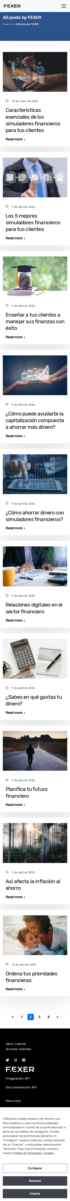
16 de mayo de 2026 (25, 101)
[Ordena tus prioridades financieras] (35, 934)
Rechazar (35, 1181)
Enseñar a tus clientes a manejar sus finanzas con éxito (35, 321)
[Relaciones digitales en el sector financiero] (35, 565)
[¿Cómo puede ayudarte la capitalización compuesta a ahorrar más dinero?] (35, 374)
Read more (14, 139)
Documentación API (21, 1087)
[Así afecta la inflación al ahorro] (35, 841)
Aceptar (35, 1193)
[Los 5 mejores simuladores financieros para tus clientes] (35, 176)
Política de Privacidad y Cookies (33, 1153)
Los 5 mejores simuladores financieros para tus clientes (33, 222)
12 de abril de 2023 (24, 964)
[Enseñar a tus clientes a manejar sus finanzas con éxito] (35, 275)
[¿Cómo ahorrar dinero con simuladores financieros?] (35, 473)
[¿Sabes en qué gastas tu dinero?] (35, 657)
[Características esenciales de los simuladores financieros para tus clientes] (35, 70)
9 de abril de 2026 (23, 207)
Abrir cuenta (16, 1044)
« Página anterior (13, 1017)
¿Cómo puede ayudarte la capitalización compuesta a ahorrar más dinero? (35, 420)
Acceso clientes (18, 1049)
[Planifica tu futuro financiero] (35, 749)
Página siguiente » (57, 1017)
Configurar (35, 1168)
